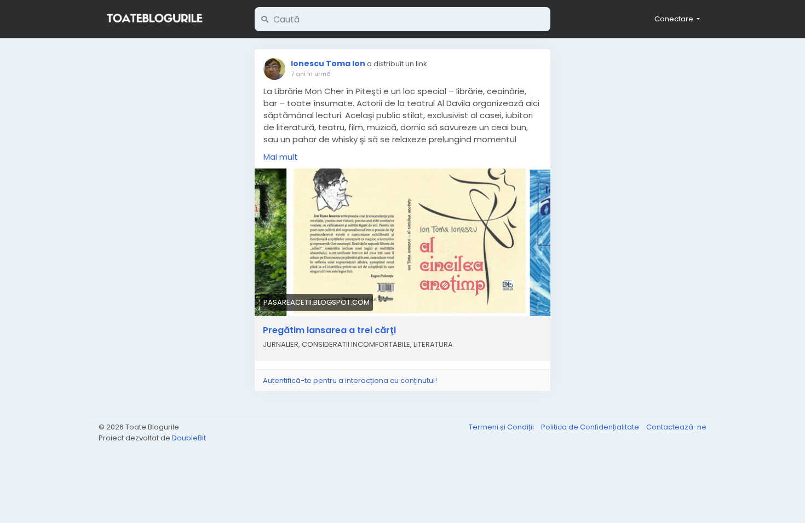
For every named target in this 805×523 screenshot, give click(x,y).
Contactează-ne (676, 427)
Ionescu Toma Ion (328, 63)
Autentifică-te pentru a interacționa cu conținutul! (350, 380)
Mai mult (280, 156)
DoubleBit (189, 438)
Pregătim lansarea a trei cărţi (329, 330)
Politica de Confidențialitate (591, 427)
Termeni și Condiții (502, 427)
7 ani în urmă (311, 73)
